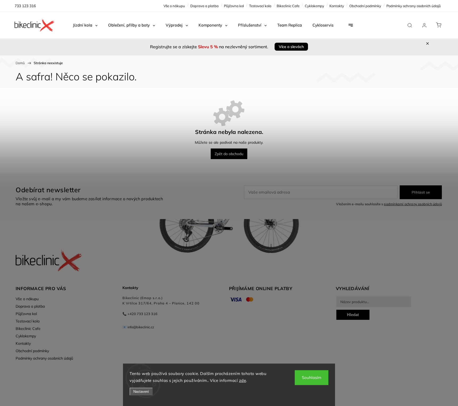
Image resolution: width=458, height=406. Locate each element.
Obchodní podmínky (365, 6)
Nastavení (141, 392)
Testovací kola (260, 6)
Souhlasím (311, 377)
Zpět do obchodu (229, 153)
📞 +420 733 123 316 (139, 314)
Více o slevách (291, 46)
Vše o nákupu (174, 6)
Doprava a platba (204, 6)
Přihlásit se (421, 192)
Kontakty (336, 6)
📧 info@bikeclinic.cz (138, 327)
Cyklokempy (314, 6)
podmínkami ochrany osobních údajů (413, 204)
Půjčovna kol (234, 6)
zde (242, 380)
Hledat (353, 314)
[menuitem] (85, 25)
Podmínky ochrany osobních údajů (413, 6)
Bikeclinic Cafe (288, 6)
